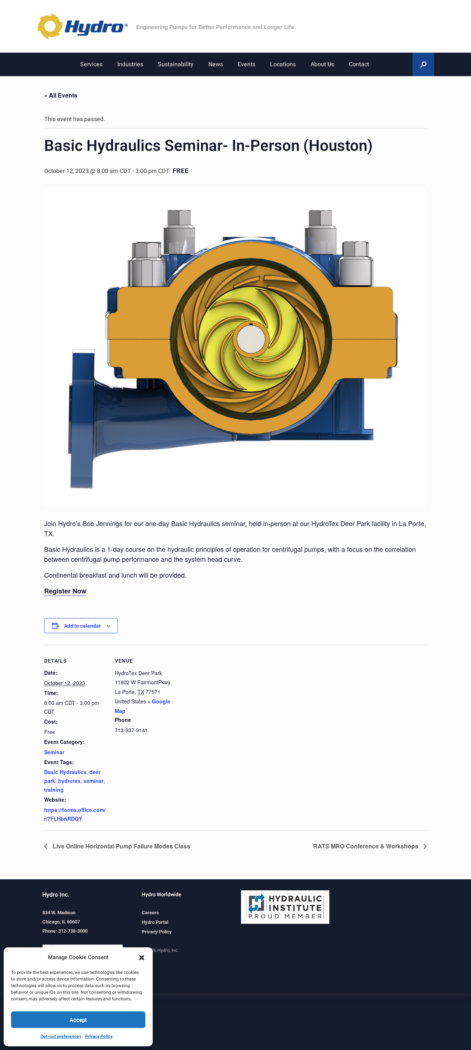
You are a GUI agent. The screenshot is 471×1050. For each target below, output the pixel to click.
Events (246, 64)
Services (91, 64)
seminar (93, 780)
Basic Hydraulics (65, 772)
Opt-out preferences (60, 1036)
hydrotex (69, 780)
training (54, 789)
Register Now (65, 591)
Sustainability (176, 64)
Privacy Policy (99, 1036)
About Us (322, 64)
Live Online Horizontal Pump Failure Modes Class (120, 846)
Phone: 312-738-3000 (65, 930)
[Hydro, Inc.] (86, 26)
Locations (283, 64)
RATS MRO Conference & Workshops (366, 846)
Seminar (54, 752)
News (215, 64)
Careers (150, 912)
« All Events (60, 95)
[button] (141, 957)
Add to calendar (82, 626)
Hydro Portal (155, 922)
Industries (130, 64)
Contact (359, 64)
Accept (78, 1020)
